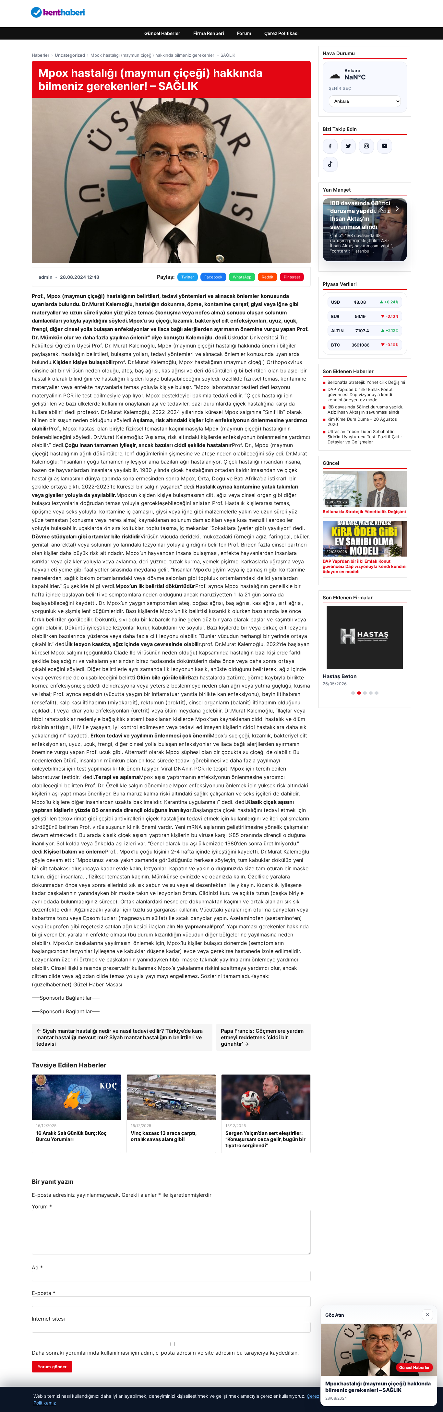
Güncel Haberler (162, 33)
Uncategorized (70, 55)
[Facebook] (330, 146)
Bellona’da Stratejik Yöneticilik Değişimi (366, 382)
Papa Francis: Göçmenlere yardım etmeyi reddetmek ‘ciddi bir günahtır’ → (262, 1037)
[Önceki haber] (382, 208)
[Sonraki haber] (396, 208)
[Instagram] (366, 146)
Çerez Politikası (281, 33)
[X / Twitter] (348, 146)
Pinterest (292, 277)
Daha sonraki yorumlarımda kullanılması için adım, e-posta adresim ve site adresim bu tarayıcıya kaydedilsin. (165, 1352)
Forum (244, 33)
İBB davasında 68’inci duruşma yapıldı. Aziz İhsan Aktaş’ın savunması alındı (365, 409)
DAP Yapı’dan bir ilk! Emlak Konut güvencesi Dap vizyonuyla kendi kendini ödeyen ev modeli (360, 394)
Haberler (40, 55)
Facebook (213, 277)
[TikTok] (330, 164)
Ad (37, 1267)
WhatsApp (242, 277)
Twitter (187, 277)
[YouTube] (384, 146)
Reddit (267, 277)
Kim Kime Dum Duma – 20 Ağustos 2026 (362, 422)
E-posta (43, 1293)
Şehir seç (340, 88)
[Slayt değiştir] (353, 693)
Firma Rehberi (208, 33)
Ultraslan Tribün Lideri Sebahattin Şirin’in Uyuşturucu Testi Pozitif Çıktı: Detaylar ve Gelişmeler (365, 436)
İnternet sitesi (48, 1318)
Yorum (42, 1206)
